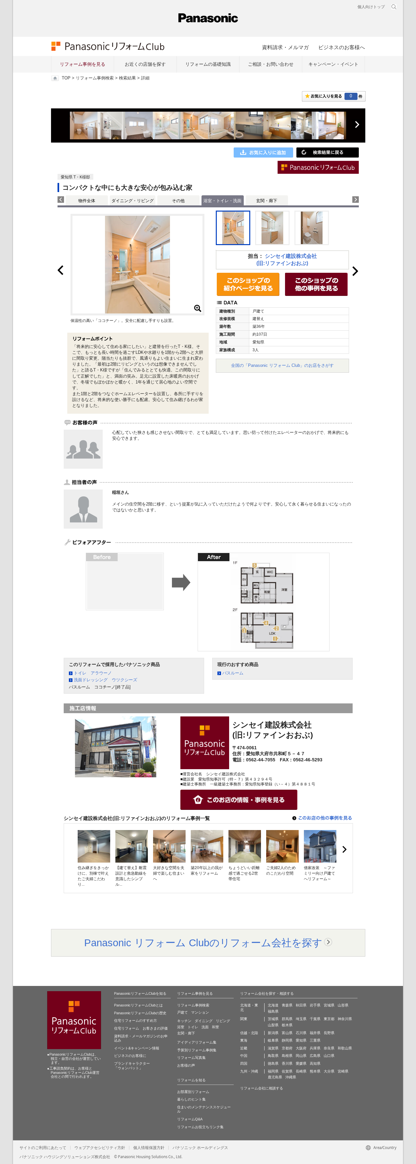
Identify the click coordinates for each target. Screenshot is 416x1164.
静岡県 (287, 1040)
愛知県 (301, 1040)
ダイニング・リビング (132, 200)
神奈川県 (345, 1019)
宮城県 (329, 1005)
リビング (223, 1021)
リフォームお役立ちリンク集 (200, 1127)
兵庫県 (315, 1048)
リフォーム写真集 (191, 1058)
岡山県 (301, 1056)
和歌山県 (345, 1048)
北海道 (273, 1005)
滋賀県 (273, 1048)
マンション (200, 1012)
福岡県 (273, 1071)
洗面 (205, 1027)
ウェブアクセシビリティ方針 (99, 1148)
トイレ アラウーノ (93, 673)
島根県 (287, 1056)
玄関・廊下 (266, 200)
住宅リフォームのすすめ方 (135, 1020)
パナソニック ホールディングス (200, 1148)
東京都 (329, 1019)
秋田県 (301, 1005)
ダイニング (204, 1021)
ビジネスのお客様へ (341, 47)
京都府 (287, 1048)
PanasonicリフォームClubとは (138, 1005)
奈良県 (329, 1048)
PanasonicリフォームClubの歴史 (140, 1013)
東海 (243, 1040)
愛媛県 (301, 1063)
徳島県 (273, 1063)
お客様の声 (186, 1065)
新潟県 (273, 1033)
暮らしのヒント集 (191, 1099)
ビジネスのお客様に (130, 1056)
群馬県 (287, 1019)
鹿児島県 (275, 1077)
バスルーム (232, 673)
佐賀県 (287, 1071)
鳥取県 (273, 1056)
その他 (178, 200)
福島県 (273, 1011)
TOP (66, 78)
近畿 (243, 1048)
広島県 (315, 1056)
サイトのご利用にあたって (43, 1148)
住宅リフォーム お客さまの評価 (141, 1028)
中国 (243, 1056)
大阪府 (301, 1048)
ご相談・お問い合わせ (270, 64)
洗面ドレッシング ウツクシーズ (105, 679)
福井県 (315, 1033)
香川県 (287, 1063)
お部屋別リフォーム (193, 1092)
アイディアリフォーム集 (196, 1042)
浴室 (180, 1027)
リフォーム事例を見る (82, 64)
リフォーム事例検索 (95, 78)
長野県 (329, 1033)
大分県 (329, 1071)
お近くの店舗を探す (145, 64)
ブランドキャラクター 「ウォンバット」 (132, 1065)
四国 (243, 1063)
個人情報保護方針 (148, 1148)
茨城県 (273, 1019)
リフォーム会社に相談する (261, 1088)
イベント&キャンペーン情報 (136, 1048)
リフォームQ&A (189, 1119)
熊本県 (315, 1071)
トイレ (193, 1027)
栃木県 (287, 1025)
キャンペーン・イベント (333, 64)
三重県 (315, 1040)
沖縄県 (290, 1077)
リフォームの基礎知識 (208, 64)
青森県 (287, 1005)
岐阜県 (273, 1040)
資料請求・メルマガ (285, 47)
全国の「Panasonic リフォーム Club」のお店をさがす (282, 365)
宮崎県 (343, 1071)
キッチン (184, 1021)
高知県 (315, 1063)
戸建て (182, 1012)
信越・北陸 (249, 1033)
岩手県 (315, 1005)
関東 (243, 1019)
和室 (215, 1027)
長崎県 (301, 1071)
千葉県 (315, 1019)
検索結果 (127, 78)
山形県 (343, 1005)
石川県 (301, 1033)
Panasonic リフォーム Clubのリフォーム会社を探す (203, 942)
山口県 (329, 1056)
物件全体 (86, 200)
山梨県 (273, 1025)
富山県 (287, 1033)
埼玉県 (301, 1019)
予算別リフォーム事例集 (196, 1050)
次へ (357, 124)
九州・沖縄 (249, 1071)
